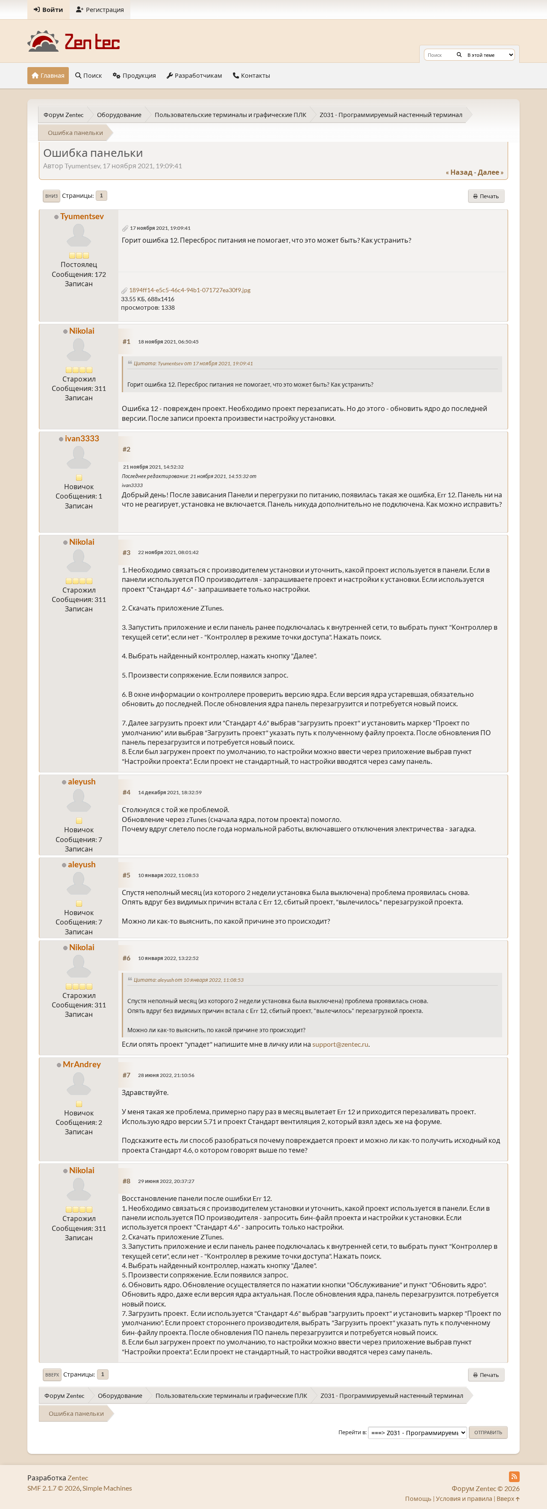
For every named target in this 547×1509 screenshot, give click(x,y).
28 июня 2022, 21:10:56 (166, 1075)
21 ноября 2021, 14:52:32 (153, 467)
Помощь (418, 1498)
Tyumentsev (82, 216)
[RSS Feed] (514, 1476)
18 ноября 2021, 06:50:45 (168, 341)
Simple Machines (107, 1488)
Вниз (51, 196)
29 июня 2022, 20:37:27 (166, 1181)
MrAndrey (82, 1064)
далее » (491, 172)
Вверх (52, 1374)
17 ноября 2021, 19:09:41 (160, 228)
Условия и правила (464, 1498)
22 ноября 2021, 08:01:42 (168, 552)
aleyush (82, 781)
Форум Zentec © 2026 (486, 1488)
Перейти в (351, 1432)
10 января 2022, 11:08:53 (168, 875)
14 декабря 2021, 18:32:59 (170, 792)
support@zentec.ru (340, 1044)
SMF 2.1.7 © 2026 (53, 1488)
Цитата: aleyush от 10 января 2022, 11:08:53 (189, 980)
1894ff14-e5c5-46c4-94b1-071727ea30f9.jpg (189, 290)
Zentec (78, 1478)
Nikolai (81, 330)
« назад (459, 172)
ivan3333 (82, 438)
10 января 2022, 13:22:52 (168, 958)
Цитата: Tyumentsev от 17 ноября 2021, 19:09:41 (193, 363)
